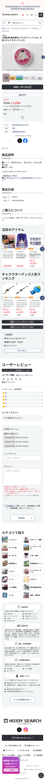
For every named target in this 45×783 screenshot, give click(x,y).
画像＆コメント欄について (24, 375)
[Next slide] (43, 57)
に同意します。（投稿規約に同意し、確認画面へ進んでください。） (23, 507)
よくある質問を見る (21, 699)
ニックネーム (10, 453)
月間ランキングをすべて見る (22, 327)
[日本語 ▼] (22, 14)
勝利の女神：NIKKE (14, 342)
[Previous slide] (2, 57)
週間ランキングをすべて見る (22, 321)
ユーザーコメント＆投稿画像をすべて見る (16, 370)
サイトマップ (22, 773)
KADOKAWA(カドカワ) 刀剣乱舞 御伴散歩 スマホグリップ (22, 179)
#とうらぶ (5, 148)
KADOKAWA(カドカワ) (20, 125)
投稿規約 (10, 505)
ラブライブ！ (11, 345)
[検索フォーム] (35, 15)
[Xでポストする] (19, 140)
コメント (8, 466)
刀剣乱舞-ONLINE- (19, 131)
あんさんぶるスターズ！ (16, 338)
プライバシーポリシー (33, 766)
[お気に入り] (27, 14)
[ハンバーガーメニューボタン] (41, 15)
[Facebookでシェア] (25, 140)
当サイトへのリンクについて (33, 769)
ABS (13, 128)
